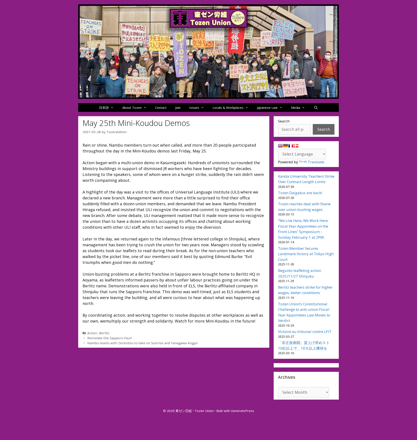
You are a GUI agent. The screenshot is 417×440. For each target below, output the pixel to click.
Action (92, 333)
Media (295, 107)
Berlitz (104, 333)
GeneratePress (242, 411)
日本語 (104, 107)
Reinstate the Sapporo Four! (109, 338)
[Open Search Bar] (315, 107)
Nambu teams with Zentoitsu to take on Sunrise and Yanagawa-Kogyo (142, 343)
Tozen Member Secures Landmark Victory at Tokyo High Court (306, 254)
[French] (290, 145)
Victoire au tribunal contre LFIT (304, 331)
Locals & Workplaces (228, 107)
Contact (161, 107)
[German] (285, 145)
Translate (316, 161)
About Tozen (132, 107)
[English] (280, 145)
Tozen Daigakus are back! (300, 192)
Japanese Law (267, 107)
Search (284, 121)
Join (177, 107)
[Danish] (296, 145)
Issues (194, 107)
